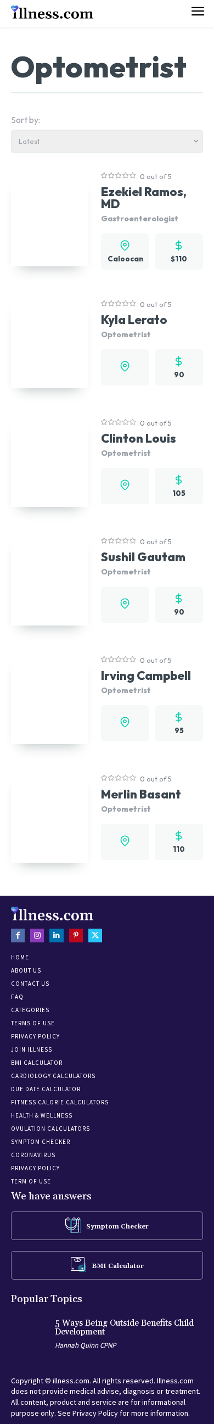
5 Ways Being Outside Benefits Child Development (124, 1328)
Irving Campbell (146, 675)
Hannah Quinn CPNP (85, 1345)
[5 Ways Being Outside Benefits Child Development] (30, 1336)
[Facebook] (18, 935)
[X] (95, 935)
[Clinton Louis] (49, 461)
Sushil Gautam (143, 557)
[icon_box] (107, 1225)
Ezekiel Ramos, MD (144, 197)
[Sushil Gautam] (49, 579)
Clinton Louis (138, 438)
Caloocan (125, 258)
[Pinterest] (76, 935)
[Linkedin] (56, 935)
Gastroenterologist (139, 219)
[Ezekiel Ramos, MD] (49, 220)
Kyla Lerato (134, 319)
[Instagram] (37, 935)
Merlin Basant (141, 794)
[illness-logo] (52, 12)
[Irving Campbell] (49, 698)
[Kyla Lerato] (49, 342)
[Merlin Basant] (49, 816)
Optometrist (126, 334)
